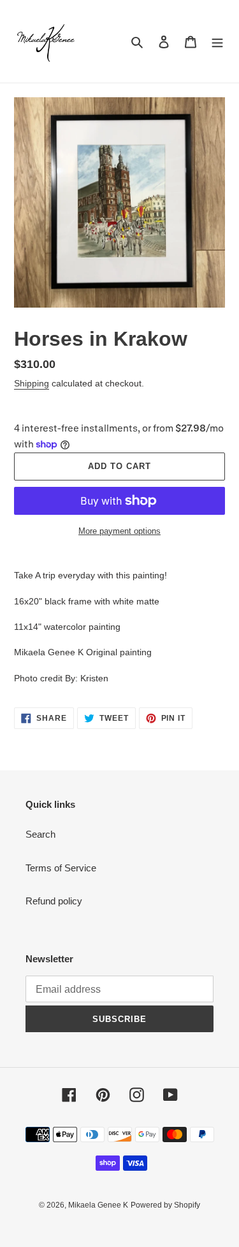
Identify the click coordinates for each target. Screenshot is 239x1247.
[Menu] (217, 41)
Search (40, 834)
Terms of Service (60, 867)
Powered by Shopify (165, 1205)
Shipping (31, 383)
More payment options (119, 531)
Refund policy (53, 901)
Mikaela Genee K (98, 1205)
